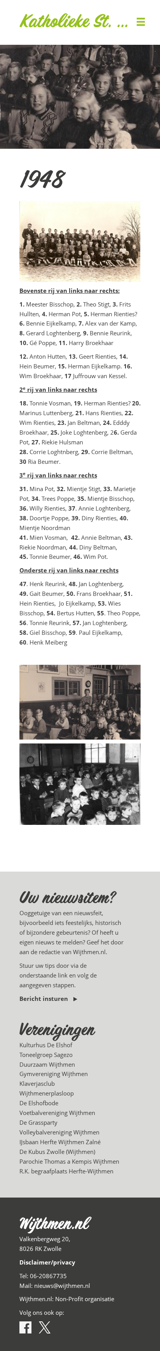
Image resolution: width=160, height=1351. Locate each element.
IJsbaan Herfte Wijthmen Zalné (60, 1142)
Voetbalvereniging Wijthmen (57, 1113)
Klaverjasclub (37, 1083)
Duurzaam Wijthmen (47, 1064)
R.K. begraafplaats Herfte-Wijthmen (66, 1171)
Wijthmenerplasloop (46, 1093)
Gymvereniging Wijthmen (53, 1074)
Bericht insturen (44, 998)
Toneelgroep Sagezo (46, 1055)
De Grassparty (38, 1122)
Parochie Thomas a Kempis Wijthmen (69, 1161)
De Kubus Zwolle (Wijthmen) (57, 1151)
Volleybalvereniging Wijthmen (59, 1132)
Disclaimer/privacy (47, 1262)
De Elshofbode (38, 1103)
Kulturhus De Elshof (45, 1045)
